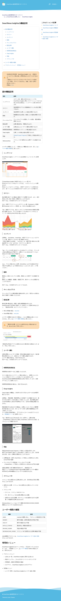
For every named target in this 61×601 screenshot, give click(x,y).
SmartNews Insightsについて (50, 25)
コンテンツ (10, 37)
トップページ (10, 32)
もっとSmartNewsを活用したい (12, 16)
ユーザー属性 (10, 48)
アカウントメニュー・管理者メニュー (15, 65)
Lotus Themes (11, 597)
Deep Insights (10, 53)
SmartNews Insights (27, 16)
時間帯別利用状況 (11, 50)
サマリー (9, 34)
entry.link (16, 313)
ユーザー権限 (23, 548)
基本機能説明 (8, 29)
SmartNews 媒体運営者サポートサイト (12, 15)
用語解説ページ (9, 414)
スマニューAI (10, 58)
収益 (8, 56)
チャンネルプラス (11, 42)
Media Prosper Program (20, 135)
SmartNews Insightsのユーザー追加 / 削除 (28, 536)
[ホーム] (3, 4)
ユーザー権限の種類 (10, 62)
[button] (48, 4)
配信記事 (9, 45)
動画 (8, 40)
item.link (17, 310)
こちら (12, 85)
